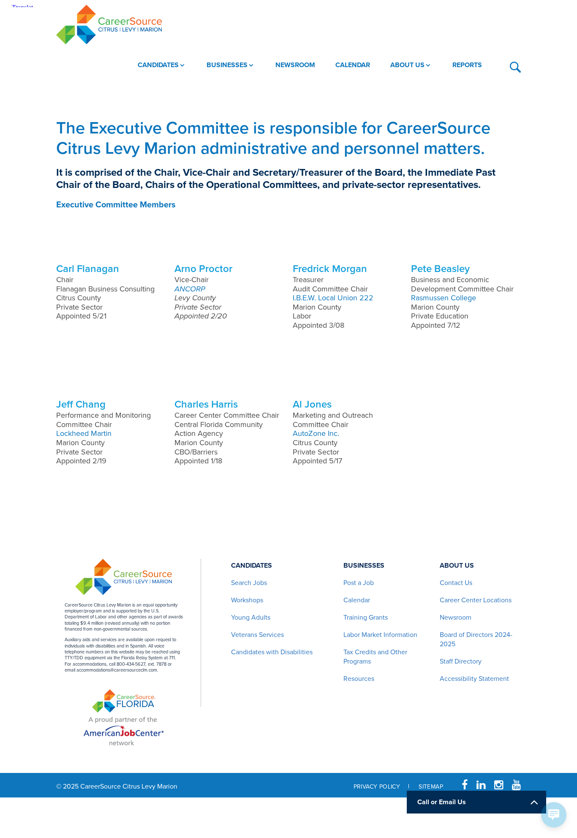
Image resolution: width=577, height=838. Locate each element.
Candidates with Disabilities (272, 652)
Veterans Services (257, 635)
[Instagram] (498, 785)
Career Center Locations (476, 600)
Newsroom (455, 617)
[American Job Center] (124, 730)
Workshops (247, 600)
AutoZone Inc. (316, 433)
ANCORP (189, 289)
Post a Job (358, 583)
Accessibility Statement (474, 679)
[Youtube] (516, 785)
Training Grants (365, 617)
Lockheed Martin (84, 433)
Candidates (251, 565)
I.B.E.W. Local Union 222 (333, 297)
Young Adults (250, 617)
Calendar (356, 600)
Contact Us (456, 583)
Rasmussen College (443, 297)
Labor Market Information (380, 635)
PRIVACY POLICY (377, 786)
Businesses (363, 565)
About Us (457, 565)
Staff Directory (461, 661)
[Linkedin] (480, 785)
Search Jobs (249, 583)
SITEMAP (431, 786)
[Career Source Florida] (123, 701)
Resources (358, 679)
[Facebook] (465, 785)
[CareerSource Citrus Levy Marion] (109, 24)
